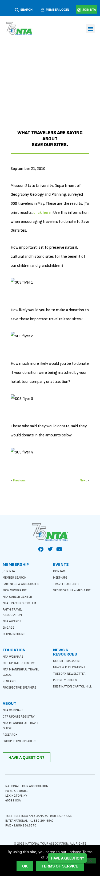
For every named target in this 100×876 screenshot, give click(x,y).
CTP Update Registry (19, 663)
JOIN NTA (89, 9)
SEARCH (26, 9)
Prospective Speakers (20, 688)
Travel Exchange (66, 584)
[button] (90, 28)
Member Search (14, 578)
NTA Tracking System (19, 603)
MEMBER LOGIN (57, 9)
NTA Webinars (13, 657)
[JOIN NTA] (79, 10)
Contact (60, 571)
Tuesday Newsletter (69, 674)
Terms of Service (60, 866)
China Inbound (14, 634)
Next (83, 480)
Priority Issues (65, 680)
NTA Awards (12, 621)
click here (42, 212)
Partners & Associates (21, 584)
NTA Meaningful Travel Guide (21, 672)
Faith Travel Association (12, 612)
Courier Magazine (67, 661)
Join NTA (9, 571)
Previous (19, 480)
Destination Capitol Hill (72, 687)
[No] (90, 860)
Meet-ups (60, 578)
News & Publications (69, 667)
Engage (8, 628)
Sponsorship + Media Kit (72, 590)
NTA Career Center (17, 597)
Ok (25, 866)
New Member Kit (15, 590)
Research (10, 681)
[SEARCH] (17, 10)
